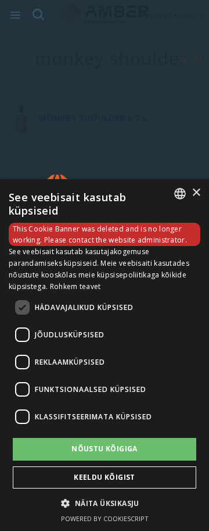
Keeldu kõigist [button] (104, 477)
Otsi (191, 59)
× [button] (196, 192)
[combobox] (180, 193)
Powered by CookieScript (105, 518)
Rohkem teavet (75, 286)
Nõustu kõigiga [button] (104, 449)
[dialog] (104, 355)
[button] (104, 502)
